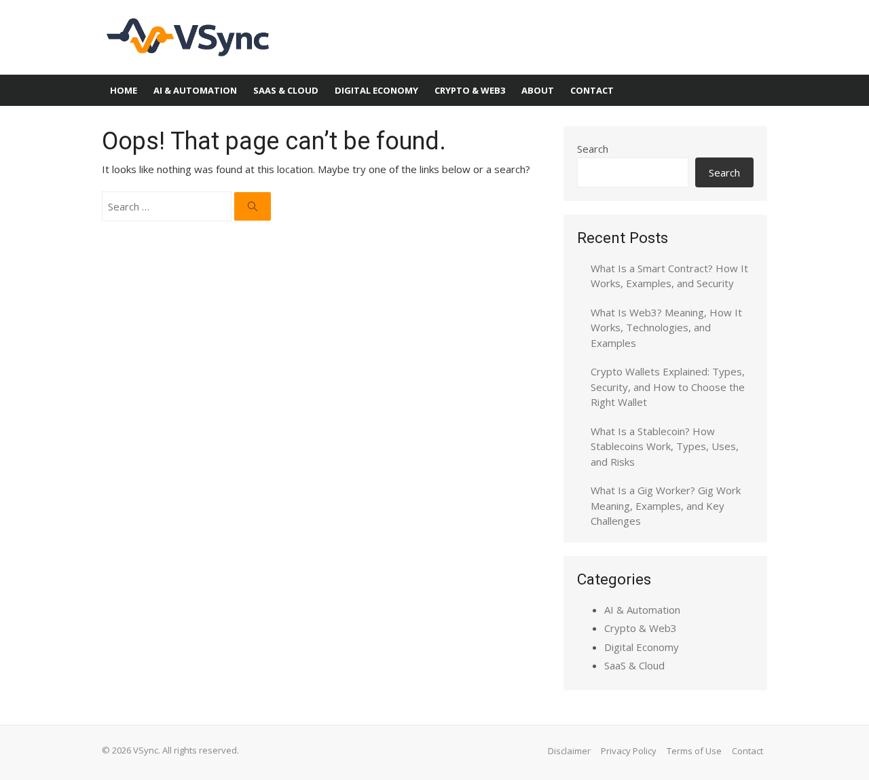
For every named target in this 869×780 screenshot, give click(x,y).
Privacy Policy (629, 751)
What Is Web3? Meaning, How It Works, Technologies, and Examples (666, 327)
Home (123, 90)
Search (592, 148)
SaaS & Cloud (285, 90)
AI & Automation (195, 90)
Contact (592, 90)
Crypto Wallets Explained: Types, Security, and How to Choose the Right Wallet (668, 387)
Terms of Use (694, 751)
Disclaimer (569, 751)
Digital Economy (376, 90)
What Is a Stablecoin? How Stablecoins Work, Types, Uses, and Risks (665, 446)
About (537, 90)
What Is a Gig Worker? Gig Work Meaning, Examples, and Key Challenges (666, 505)
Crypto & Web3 (469, 90)
